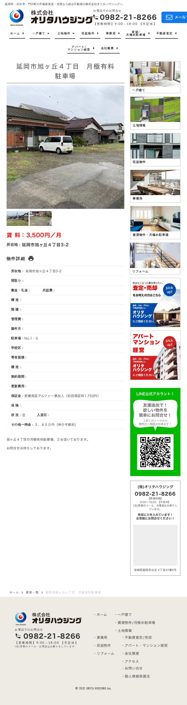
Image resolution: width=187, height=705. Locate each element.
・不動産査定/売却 (136, 637)
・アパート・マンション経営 (144, 645)
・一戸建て (123, 614)
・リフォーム (103, 653)
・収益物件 (102, 645)
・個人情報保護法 (135, 676)
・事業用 (100, 637)
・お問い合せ (132, 668)
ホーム (14, 592)
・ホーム (100, 614)
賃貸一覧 (32, 592)
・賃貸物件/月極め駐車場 (134, 622)
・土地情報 (123, 630)
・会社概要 (130, 653)
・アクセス (130, 661)
